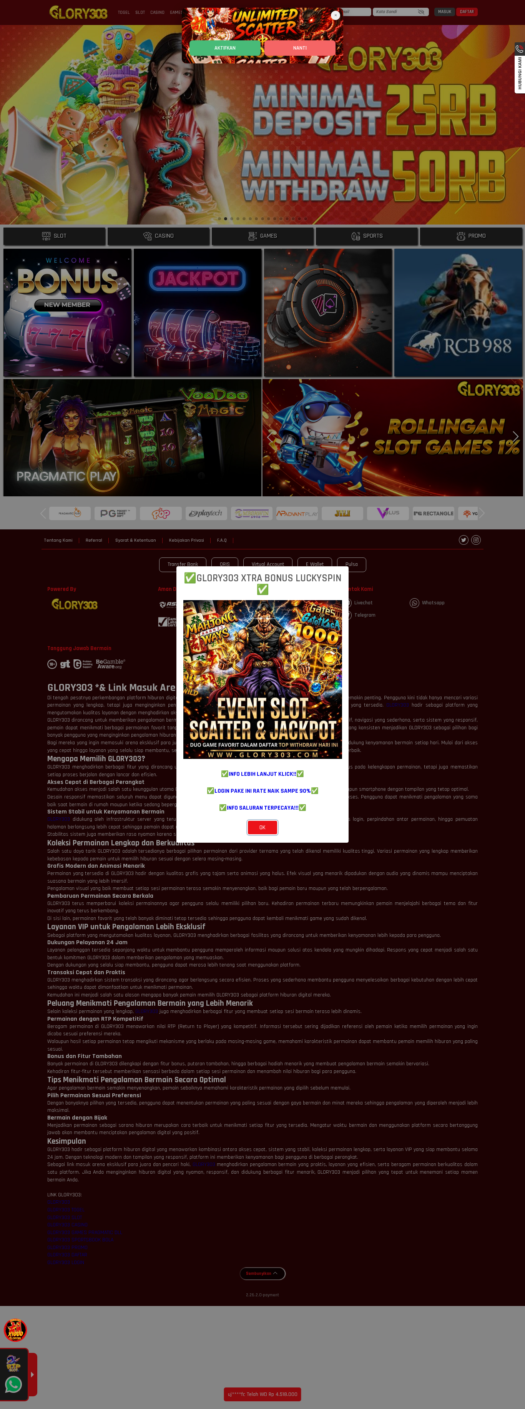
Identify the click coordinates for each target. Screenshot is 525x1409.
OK (262, 827)
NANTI (300, 48)
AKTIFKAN (225, 48)
